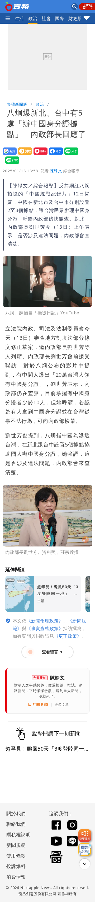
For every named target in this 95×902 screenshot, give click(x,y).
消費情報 (16, 877)
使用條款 (16, 855)
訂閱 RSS (40, 705)
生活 (19, 18)
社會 (46, 18)
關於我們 (16, 813)
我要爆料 (39, 154)
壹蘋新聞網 (17, 104)
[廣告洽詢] (84, 849)
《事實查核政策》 (44, 628)
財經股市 (77, 18)
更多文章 (62, 705)
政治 (32, 18)
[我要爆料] (84, 835)
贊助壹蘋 (23, 154)
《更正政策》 (68, 636)
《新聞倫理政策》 (44, 621)
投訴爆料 (16, 866)
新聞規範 (16, 845)
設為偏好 (8, 154)
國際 (59, 18)
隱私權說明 (16, 834)
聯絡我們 (16, 824)
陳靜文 (56, 170)
